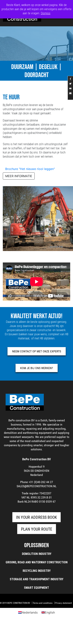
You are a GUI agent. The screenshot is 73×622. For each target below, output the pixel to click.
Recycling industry (37, 571)
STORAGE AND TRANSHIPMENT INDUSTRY (36, 579)
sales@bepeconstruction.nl (37, 486)
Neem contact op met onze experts (36, 351)
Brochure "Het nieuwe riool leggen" (30, 169)
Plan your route (36, 529)
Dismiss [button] (45, 13)
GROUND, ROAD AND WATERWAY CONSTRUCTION (37, 562)
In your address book (36, 517)
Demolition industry (36, 554)
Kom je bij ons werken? (36, 368)
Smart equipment (36, 588)
